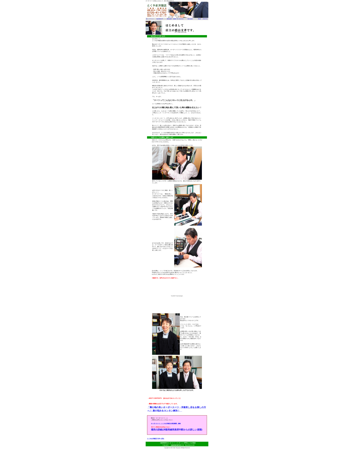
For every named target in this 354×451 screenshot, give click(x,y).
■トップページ (150, 19)
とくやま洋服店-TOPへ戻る (155, 438)
